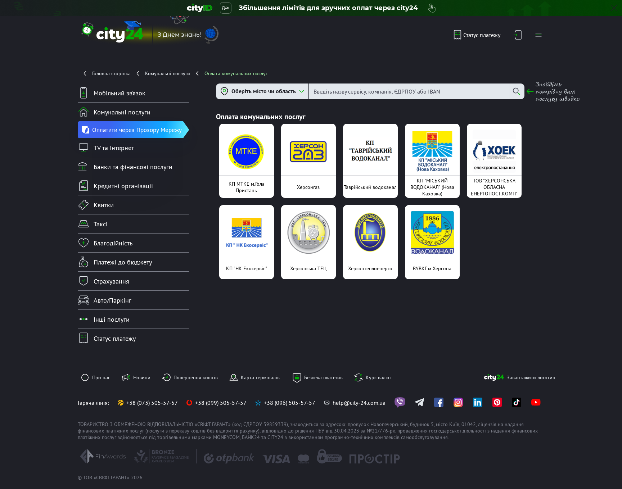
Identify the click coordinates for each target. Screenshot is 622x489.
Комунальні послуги (167, 73)
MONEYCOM (226, 437)
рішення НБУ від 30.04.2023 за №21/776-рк (345, 430)
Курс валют (378, 377)
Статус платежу (481, 35)
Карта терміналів (260, 377)
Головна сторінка (111, 73)
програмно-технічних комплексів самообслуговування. (387, 437)
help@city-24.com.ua (359, 402)
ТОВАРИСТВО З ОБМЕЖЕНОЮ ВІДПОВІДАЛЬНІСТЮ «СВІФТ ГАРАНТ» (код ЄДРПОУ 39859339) (183, 424)
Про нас (101, 377)
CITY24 (275, 437)
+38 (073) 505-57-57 (152, 402)
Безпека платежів (323, 377)
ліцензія (487, 424)
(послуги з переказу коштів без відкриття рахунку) (202, 430)
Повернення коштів (195, 377)
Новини (141, 377)
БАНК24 (251, 437)
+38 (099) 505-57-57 (221, 402)
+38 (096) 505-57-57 (289, 402)
